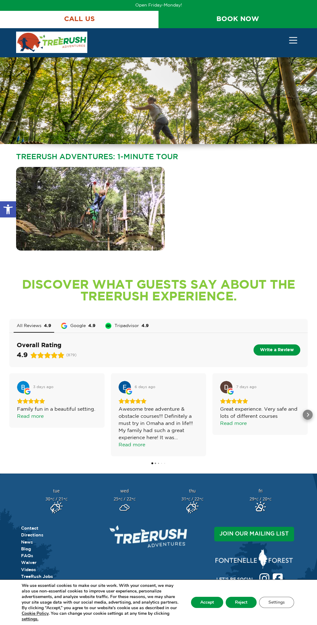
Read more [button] (30, 416)
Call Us (79, 19)
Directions (32, 535)
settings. (30, 619)
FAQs (27, 556)
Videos (28, 570)
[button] (8, 209)
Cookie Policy (35, 613)
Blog (26, 549)
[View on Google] (23, 387)
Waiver (29, 563)
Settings (276, 602)
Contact (29, 528)
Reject (241, 602)
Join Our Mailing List (254, 533)
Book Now (237, 19)
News (27, 542)
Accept (207, 602)
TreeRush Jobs (37, 577)
